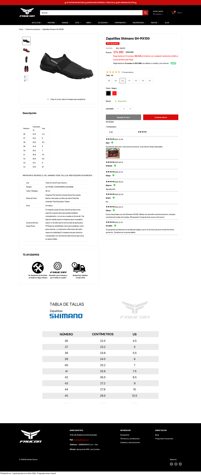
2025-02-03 (119, 194)
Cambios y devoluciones (130, 442)
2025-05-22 (119, 182)
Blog (157, 435)
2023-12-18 (118, 222)
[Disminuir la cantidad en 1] (117, 108)
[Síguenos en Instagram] (176, 464)
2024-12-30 (119, 139)
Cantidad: (110, 108)
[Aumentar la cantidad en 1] (130, 108)
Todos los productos (32, 29)
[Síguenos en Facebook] (171, 464)
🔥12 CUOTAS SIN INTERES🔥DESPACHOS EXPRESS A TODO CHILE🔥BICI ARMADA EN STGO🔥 (100, 2)
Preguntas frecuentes (164, 438)
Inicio (21, 29)
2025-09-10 (119, 162)
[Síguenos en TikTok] (180, 464)
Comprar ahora (161, 117)
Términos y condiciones (130, 438)
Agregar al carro (123, 117)
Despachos (124, 435)
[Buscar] (145, 12)
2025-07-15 (119, 172)
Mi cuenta (157, 14)
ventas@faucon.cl (81, 440)
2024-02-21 (119, 207)
